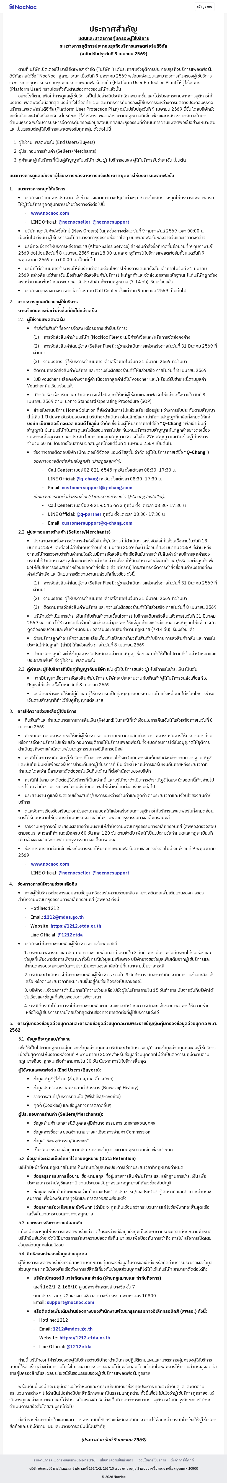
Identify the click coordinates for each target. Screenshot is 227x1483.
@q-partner (89, 514)
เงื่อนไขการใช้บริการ (152, 1460)
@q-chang (87, 479)
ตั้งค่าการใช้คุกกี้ (182, 1460)
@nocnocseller (74, 222)
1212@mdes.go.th (64, 917)
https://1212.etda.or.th (76, 926)
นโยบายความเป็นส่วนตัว (116, 1460)
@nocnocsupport (110, 222)
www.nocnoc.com (50, 213)
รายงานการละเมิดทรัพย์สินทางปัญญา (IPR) (64, 1460)
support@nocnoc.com (70, 1302)
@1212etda (70, 935)
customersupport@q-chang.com (97, 488)
